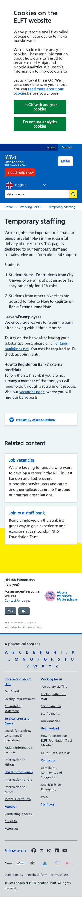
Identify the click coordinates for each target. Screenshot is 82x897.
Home (9, 207)
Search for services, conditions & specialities (18, 735)
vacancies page (32, 392)
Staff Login (48, 804)
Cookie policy (14, 874)
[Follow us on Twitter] (41, 851)
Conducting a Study (18, 814)
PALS (44, 796)
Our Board (12, 691)
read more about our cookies (39, 91)
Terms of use (59, 874)
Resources (11, 828)
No (24, 611)
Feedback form (37, 874)
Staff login (67, 147)
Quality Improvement (20, 699)
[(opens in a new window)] (49, 851)
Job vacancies (21, 460)
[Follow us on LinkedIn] (57, 851)
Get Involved (50, 728)
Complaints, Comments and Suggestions (51, 772)
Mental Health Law (18, 799)
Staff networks (51, 706)
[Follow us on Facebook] (33, 851)
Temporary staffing (54, 686)
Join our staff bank (27, 512)
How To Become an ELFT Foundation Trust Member (56, 740)
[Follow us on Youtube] (65, 851)
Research (11, 806)
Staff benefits (50, 713)
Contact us (48, 760)
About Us (11, 821)
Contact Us (12, 600)
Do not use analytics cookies (40, 124)
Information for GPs (18, 779)
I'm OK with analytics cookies (40, 106)
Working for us (30, 207)
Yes (10, 611)
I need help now (20, 172)
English (20, 185)
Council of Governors (55, 753)
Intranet (51, 147)
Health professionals (19, 772)
